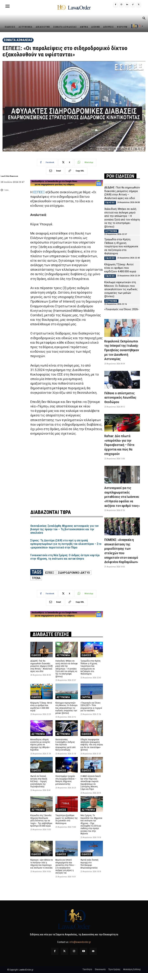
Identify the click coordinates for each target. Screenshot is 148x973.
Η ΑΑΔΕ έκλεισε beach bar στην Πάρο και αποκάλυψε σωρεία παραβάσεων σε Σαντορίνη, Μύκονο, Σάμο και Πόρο (90, 782)
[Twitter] (64, 951)
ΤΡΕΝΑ (36, 578)
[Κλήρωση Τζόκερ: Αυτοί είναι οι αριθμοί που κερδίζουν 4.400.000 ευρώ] (41, 691)
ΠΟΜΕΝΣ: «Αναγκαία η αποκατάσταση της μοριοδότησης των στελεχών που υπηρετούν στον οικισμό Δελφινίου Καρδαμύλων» (121, 551)
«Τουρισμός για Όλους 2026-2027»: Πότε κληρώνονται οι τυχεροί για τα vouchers (91, 707)
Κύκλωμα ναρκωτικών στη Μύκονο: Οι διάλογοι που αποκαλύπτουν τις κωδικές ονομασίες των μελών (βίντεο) (66, 708)
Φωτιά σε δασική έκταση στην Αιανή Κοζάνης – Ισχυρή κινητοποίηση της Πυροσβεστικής (38, 781)
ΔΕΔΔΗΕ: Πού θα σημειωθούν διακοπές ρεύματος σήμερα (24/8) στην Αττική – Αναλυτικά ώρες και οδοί (41, 666)
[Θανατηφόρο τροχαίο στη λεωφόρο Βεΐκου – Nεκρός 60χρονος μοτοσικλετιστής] (66, 765)
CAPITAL (86, 697)
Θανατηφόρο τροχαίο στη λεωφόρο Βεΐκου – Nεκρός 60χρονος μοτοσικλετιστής (65, 780)
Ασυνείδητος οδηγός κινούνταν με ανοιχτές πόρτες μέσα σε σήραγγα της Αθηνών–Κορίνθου (40, 744)
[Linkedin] (127, 5)
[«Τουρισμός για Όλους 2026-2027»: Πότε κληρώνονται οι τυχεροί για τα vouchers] (91, 691)
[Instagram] (121, 5)
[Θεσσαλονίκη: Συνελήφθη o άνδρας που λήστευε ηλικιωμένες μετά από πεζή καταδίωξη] (66, 728)
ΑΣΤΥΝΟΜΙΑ (63, 655)
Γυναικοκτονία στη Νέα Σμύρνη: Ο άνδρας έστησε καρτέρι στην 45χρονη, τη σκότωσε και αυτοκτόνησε (65, 557)
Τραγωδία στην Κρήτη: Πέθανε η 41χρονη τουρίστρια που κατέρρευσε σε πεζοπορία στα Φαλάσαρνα (90, 667)
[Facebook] (115, 5)
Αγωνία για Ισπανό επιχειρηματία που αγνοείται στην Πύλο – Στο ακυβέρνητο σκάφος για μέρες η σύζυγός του (65, 866)
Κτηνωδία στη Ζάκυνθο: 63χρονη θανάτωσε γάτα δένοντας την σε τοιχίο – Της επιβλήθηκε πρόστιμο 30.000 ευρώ (41, 820)
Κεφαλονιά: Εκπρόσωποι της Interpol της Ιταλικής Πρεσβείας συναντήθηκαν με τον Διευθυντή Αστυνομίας (121, 350)
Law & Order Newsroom (9, 176)
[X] (139, 5)
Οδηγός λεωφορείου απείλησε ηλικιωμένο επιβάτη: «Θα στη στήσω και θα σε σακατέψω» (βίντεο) (91, 744)
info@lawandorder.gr (80, 942)
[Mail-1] (93, 951)
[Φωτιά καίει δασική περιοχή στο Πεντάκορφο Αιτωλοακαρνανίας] (91, 848)
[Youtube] (83, 951)
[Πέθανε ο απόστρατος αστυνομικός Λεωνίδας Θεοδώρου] (122, 380)
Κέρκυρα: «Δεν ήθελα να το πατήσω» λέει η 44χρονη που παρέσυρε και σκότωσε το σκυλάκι (41, 864)
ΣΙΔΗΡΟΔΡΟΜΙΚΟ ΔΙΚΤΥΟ (74, 572)
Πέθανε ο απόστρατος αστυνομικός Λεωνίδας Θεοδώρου (120, 397)
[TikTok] (133, 5)
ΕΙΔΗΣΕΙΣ (36, 655)
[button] (144, 18)
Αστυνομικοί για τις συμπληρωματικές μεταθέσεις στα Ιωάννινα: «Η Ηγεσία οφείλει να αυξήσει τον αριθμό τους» (122, 497)
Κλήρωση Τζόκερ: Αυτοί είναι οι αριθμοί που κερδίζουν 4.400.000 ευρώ (41, 707)
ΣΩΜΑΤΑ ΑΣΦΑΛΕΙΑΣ (18, 40)
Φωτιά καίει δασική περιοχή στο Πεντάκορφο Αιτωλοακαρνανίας (89, 864)
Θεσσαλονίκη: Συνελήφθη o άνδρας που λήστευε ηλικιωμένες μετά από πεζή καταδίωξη (65, 744)
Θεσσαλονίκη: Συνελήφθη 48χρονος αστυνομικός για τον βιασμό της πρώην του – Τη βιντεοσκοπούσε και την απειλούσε (64, 529)
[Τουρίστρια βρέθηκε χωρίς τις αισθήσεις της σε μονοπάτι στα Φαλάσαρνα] (66, 804)
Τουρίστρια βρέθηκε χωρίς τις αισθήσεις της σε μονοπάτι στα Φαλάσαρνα (66, 819)
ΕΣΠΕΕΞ (39, 192)
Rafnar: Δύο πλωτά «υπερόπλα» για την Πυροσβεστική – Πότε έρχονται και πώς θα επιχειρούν (119, 445)
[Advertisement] (66, 470)
